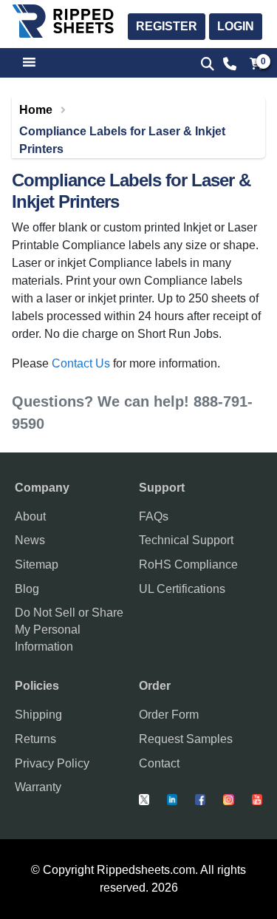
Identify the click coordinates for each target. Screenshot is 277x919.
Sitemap (36, 564)
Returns (35, 739)
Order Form (169, 714)
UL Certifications (182, 589)
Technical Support (186, 540)
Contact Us (81, 363)
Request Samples (186, 739)
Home (35, 110)
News (30, 540)
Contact (159, 763)
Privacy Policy (52, 763)
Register (166, 26)
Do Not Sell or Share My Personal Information (69, 629)
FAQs (153, 516)
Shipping (38, 714)
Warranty (38, 787)
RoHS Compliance (188, 564)
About (30, 516)
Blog (27, 589)
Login (235, 26)
